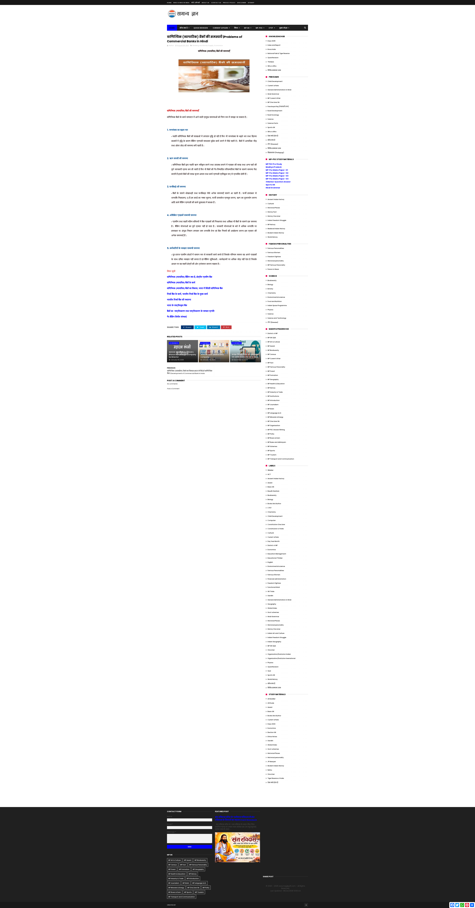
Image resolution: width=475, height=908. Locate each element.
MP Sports (271, 451)
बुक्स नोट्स (283, 28)
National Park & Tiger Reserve (279, 53)
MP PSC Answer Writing (276, 430)
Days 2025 (271, 41)
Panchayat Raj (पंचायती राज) (278, 106)
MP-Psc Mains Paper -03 (277, 176)
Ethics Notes (272, 737)
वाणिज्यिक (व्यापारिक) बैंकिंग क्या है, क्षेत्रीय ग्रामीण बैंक (189, 277)
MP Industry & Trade (275, 392)
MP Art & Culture (274, 342)
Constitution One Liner (276, 524)
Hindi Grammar (273, 94)
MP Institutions (273, 396)
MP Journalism (273, 405)
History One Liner (274, 216)
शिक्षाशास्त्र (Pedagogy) (276, 152)
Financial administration (277, 579)
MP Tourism (272, 455)
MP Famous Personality (276, 265)
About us (205, 3)
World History (273, 237)
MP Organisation (274, 425)
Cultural (271, 204)
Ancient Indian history (276, 199)
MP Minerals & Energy (275, 417)
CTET (271, 28)
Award (270, 483)
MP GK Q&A (272, 338)
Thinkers (271, 62)
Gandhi (270, 596)
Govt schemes (273, 612)
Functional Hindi (274, 587)
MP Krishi (271, 409)
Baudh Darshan (273, 491)
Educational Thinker (275, 558)
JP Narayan (272, 762)
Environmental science (276, 297)
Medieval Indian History (276, 229)
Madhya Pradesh (274, 167)
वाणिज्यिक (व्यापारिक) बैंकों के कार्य (181, 282)
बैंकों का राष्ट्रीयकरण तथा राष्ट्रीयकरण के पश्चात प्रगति (190, 311)
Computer (272, 520)
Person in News (273, 269)
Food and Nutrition (275, 301)
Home (169, 3)
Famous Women (274, 252)
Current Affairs (220, 28)
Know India (272, 49)
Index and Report (274, 45)
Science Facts (273, 123)
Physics (270, 310)
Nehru (270, 770)
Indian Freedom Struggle (277, 220)
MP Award (271, 346)
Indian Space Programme (277, 305)
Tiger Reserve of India (276, 778)
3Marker (270, 470)
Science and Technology (277, 318)
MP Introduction (274, 400)
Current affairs (273, 86)
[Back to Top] (306, 905)
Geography (272, 604)
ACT (269, 474)
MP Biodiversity (273, 350)
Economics (218, 45)
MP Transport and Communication (281, 459)
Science (270, 119)
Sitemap (251, 3)
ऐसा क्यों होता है (273, 136)
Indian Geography (274, 642)
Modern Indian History (276, 233)
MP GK (247, 28)
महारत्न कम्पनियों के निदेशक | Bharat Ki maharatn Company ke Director (182, 354)
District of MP (273, 333)
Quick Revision (201, 28)
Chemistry (272, 293)
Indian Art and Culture (276, 633)
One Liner (271, 650)
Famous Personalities (276, 248)
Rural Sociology (273, 115)
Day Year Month (274, 541)
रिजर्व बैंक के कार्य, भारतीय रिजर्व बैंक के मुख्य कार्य (187, 294)
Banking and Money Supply (203, 45)
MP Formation (273, 375)
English (270, 562)
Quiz (269, 671)
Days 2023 (271, 724)
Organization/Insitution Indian (279, 654)
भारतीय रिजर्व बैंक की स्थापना (179, 299)
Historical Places (274, 208)
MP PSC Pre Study (274, 164)
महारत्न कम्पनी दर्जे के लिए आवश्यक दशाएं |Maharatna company (212, 354)
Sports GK (271, 127)
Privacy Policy (229, 3)
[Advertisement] (263, 14)
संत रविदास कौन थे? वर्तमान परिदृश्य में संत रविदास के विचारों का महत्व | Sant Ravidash (236, 818)
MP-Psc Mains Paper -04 (277, 179)
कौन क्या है (184, 28)
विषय (236, 28)
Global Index (272, 608)
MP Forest (271, 371)
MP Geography (273, 379)
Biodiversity (272, 280)
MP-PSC (259, 28)
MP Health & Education (276, 384)
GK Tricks (271, 591)
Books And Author (274, 504)
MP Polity (271, 434)
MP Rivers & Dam (274, 438)
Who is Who (272, 66)
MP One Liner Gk (273, 102)
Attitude (271, 703)
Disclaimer (241, 3)
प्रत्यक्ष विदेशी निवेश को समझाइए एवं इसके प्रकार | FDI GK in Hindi (245, 355)
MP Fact (270, 363)
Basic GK (271, 487)
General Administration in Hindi (279, 90)
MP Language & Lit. (275, 413)
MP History (271, 224)
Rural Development (275, 111)
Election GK (272, 732)
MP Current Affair (274, 98)
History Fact (272, 212)
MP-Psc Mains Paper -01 (277, 170)
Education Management (277, 554)
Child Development (275, 81)
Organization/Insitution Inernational (281, 658)
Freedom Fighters (274, 257)
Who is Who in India (181, 3)
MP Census (272, 354)
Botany (270, 289)
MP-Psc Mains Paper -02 (277, 173)
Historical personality (276, 261)
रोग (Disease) (273, 144)
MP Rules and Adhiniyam (277, 442)
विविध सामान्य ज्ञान (274, 70)
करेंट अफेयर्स (195, 3)
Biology (270, 284)
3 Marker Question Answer (278, 182)
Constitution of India (276, 529)
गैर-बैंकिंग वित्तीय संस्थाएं (177, 316)
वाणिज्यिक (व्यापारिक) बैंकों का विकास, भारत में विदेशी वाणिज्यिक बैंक (195, 288)
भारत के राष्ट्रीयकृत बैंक (177, 305)
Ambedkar (271, 699)
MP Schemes (272, 446)
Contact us (216, 3)
